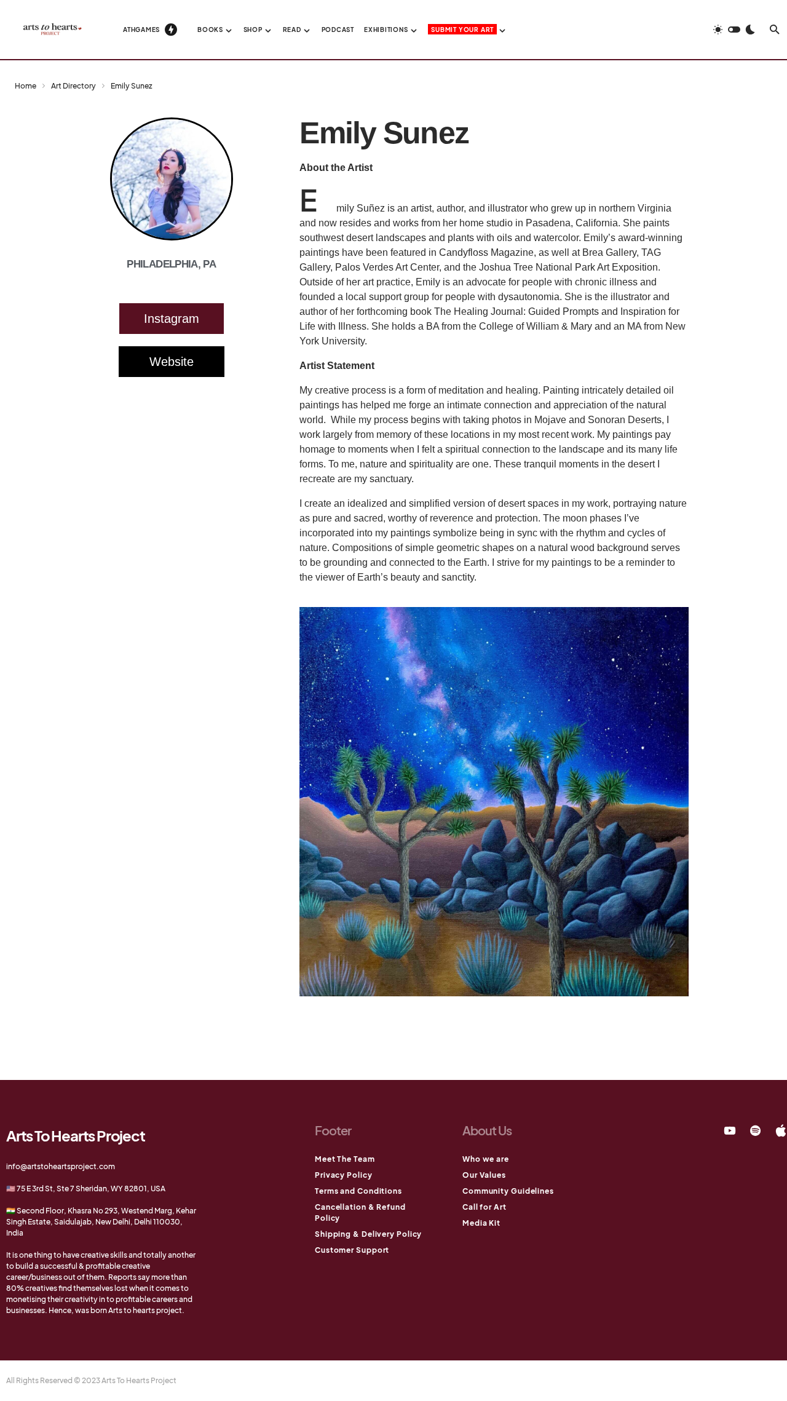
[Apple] (781, 1130)
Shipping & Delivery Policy (368, 1234)
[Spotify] (755, 1130)
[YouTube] (730, 1130)
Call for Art (484, 1207)
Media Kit (481, 1223)
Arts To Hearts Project (75, 1135)
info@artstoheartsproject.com (60, 1166)
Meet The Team (345, 1159)
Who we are (485, 1159)
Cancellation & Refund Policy (360, 1212)
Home (25, 85)
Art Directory (73, 85)
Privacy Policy (344, 1175)
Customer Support (352, 1250)
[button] (734, 29)
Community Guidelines (508, 1191)
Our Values (484, 1175)
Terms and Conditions (358, 1191)
